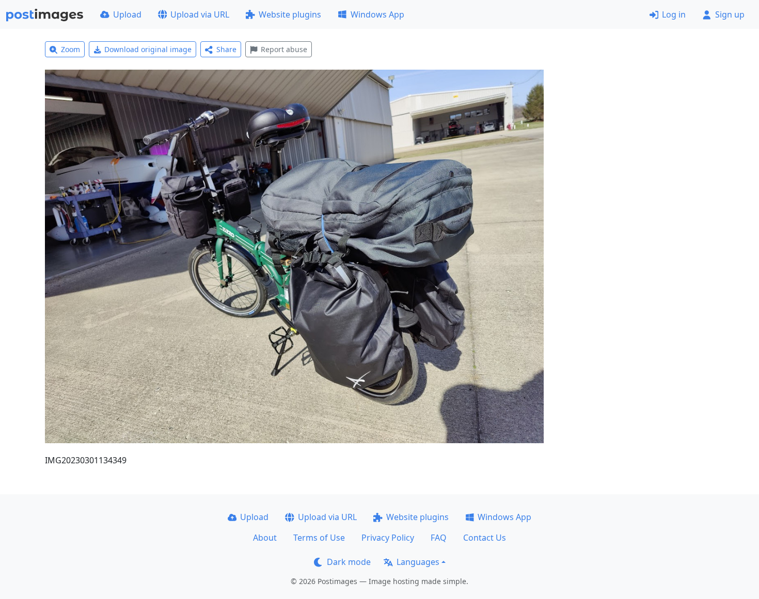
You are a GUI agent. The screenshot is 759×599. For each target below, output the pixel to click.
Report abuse (284, 49)
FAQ (439, 537)
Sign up (730, 14)
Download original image (148, 49)
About (265, 537)
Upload (127, 14)
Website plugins (290, 14)
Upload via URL (199, 14)
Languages (418, 562)
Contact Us (484, 537)
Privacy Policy (387, 537)
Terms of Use (319, 537)
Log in (674, 14)
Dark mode (349, 562)
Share (226, 49)
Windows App (377, 14)
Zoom (70, 49)
